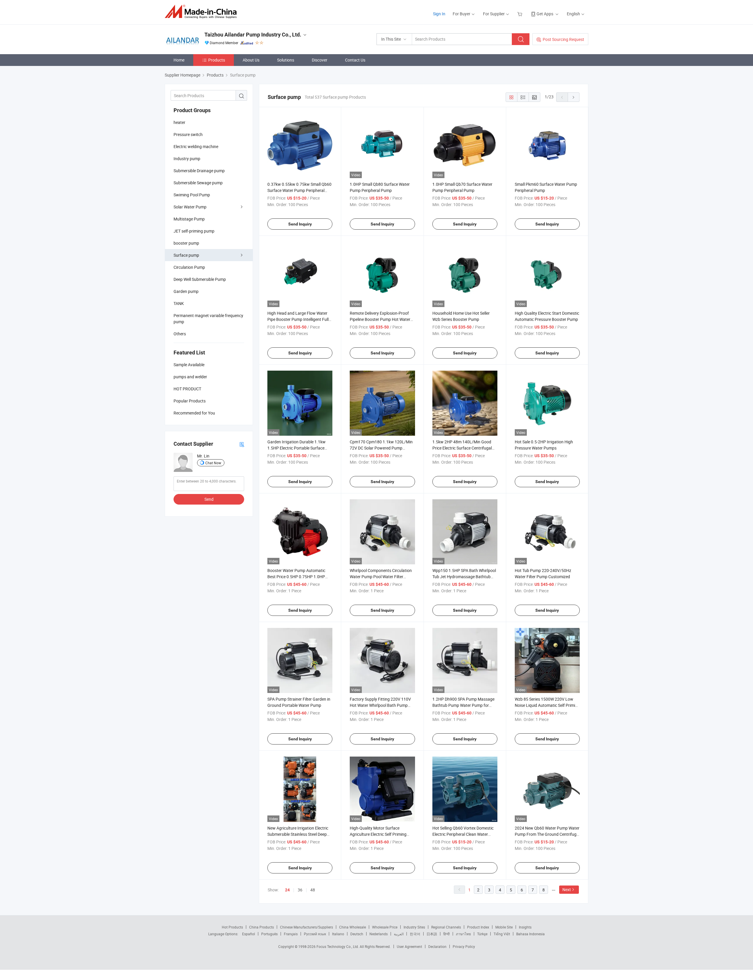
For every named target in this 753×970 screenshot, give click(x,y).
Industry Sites (414, 927)
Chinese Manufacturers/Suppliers (306, 927)
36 (300, 890)
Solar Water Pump (190, 207)
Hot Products (232, 927)
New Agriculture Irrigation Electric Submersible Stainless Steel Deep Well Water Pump (297, 834)
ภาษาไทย (463, 933)
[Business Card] (241, 444)
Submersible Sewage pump (198, 182)
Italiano (338, 933)
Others (180, 333)
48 (312, 890)
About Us (251, 60)
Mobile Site (504, 927)
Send (209, 499)
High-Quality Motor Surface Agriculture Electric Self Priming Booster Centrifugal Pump (378, 834)
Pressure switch (188, 134)
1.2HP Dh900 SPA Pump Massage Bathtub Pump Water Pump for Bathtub (463, 705)
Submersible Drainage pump (199, 170)
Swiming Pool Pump (192, 195)
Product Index (478, 927)
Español (248, 933)
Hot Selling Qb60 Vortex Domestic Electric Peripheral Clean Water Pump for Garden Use (463, 834)
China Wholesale (352, 927)
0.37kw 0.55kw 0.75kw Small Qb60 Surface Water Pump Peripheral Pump (299, 190)
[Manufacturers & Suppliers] (202, 12)
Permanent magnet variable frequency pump (208, 318)
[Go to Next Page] (573, 97)
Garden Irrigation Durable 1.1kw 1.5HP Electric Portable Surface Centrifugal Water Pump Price (296, 448)
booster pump (186, 243)
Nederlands (378, 933)
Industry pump (187, 158)
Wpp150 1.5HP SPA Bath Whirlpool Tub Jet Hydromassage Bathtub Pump (464, 577)
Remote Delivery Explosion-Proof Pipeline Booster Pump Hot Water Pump (380, 319)
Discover (319, 60)
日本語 (432, 933)
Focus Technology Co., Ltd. (338, 946)
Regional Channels (446, 927)
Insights (525, 927)
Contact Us (355, 60)
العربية (399, 933)
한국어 (415, 933)
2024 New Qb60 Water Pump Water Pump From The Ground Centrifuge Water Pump (547, 834)
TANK (179, 303)
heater (179, 122)
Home (179, 60)
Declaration (437, 946)
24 (287, 890)
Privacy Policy (464, 946)
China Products (261, 927)
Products (216, 60)
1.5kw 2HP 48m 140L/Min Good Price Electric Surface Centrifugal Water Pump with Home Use (462, 448)
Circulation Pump (189, 267)
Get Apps (545, 13)
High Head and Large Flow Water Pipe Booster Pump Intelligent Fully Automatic (299, 319)
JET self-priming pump (194, 231)
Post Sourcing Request (563, 39)
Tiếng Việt (502, 933)
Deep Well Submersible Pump (200, 279)
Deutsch (356, 933)
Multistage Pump (189, 219)
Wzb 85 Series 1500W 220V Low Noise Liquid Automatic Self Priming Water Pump (547, 705)
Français (291, 933)
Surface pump (186, 255)
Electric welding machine (196, 146)
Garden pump (186, 291)
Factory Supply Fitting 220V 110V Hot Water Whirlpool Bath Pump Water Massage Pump (380, 705)
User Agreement (409, 946)
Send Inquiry (300, 224)
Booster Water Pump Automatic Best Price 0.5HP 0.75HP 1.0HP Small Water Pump (296, 577)
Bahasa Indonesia (530, 933)
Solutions (285, 60)
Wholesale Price (384, 927)
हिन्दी (446, 933)
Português (269, 933)
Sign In (439, 13)
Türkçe (482, 933)
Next (566, 889)
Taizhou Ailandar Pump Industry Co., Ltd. (252, 34)
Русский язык (315, 933)
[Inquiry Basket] (520, 13)
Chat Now (213, 462)
